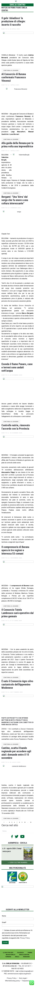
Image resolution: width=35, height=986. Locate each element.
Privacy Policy (12, 978)
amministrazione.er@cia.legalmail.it (19, 974)
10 (24, 822)
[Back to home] (17, 1)
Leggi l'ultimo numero (17, 862)
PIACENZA (20, 952)
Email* (4, 922)
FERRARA (8, 956)
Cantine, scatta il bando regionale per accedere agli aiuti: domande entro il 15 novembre (16, 752)
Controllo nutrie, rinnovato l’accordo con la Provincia (15, 427)
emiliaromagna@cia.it (26, 971)
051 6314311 (26, 966)
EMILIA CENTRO (24, 954)
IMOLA (17, 956)
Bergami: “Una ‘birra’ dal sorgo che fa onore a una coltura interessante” (14, 200)
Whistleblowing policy (12, 981)
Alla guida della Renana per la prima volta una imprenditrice (17, 144)
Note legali (23, 978)
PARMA (30, 952)
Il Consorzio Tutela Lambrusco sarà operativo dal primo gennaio (17, 613)
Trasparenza (26, 981)
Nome (4, 916)
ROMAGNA (26, 956)
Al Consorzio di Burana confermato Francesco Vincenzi (13, 77)
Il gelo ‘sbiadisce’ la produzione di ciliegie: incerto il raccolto (13, 21)
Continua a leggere (11, 70)
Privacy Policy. (25, 938)
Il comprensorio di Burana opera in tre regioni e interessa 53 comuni (15, 550)
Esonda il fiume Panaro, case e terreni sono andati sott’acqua (17, 367)
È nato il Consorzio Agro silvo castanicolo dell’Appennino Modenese (17, 684)
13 (30, 822)
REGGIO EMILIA (10, 954)
